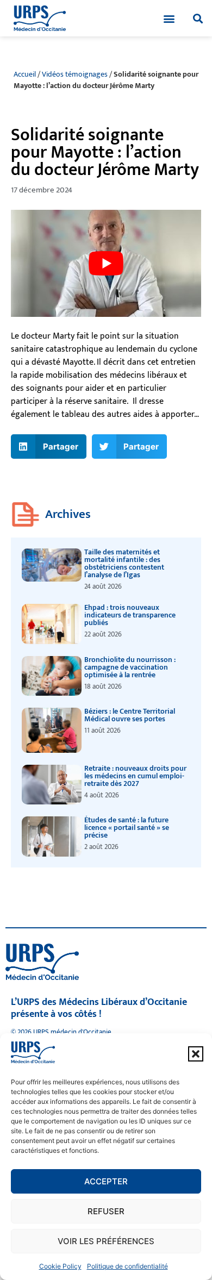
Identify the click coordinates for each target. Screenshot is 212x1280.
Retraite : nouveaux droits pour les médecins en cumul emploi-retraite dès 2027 (135, 776)
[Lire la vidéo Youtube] (106, 263)
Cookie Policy (60, 1266)
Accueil (25, 74)
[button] (195, 1053)
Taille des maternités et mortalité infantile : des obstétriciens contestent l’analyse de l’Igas (124, 563)
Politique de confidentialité (127, 1266)
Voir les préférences (106, 1241)
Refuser (106, 1211)
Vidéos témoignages (75, 74)
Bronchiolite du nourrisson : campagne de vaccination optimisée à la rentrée (130, 667)
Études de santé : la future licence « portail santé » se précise (126, 827)
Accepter (106, 1181)
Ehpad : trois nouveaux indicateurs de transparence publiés (130, 615)
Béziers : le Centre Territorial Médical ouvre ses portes (129, 715)
